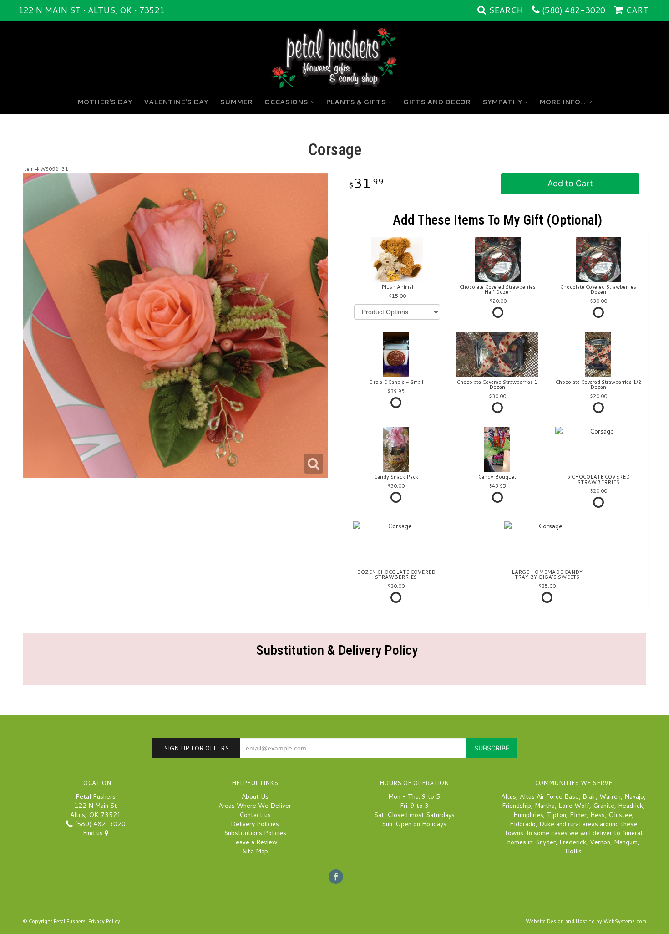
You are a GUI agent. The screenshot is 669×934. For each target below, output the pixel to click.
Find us (94, 832)
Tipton (556, 814)
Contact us (255, 814)
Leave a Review (255, 842)
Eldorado (523, 823)
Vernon (600, 842)
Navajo (634, 796)
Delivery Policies (255, 823)
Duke (546, 823)
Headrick (630, 805)
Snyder (546, 842)
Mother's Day (104, 102)
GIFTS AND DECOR (437, 102)
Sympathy (502, 102)
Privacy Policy (104, 921)
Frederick (572, 842)
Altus (508, 796)
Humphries (528, 814)
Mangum (626, 842)
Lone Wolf (573, 805)
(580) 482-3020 (573, 10)
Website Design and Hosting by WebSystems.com (586, 921)
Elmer (578, 814)
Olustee (620, 814)
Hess (597, 814)
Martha (545, 805)
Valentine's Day (176, 102)
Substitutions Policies (255, 832)
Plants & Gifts (356, 102)
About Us (255, 796)
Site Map (255, 851)
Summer (236, 102)
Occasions (286, 102)
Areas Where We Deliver (254, 805)
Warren (610, 796)
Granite (603, 805)
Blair (589, 796)
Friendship (516, 805)
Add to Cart (570, 183)
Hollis (573, 851)
